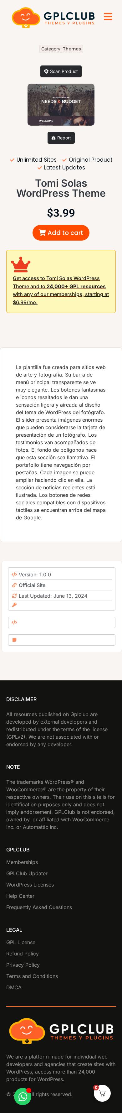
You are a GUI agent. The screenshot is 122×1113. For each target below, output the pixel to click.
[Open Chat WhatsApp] (22, 1096)
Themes (72, 49)
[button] (61, 233)
